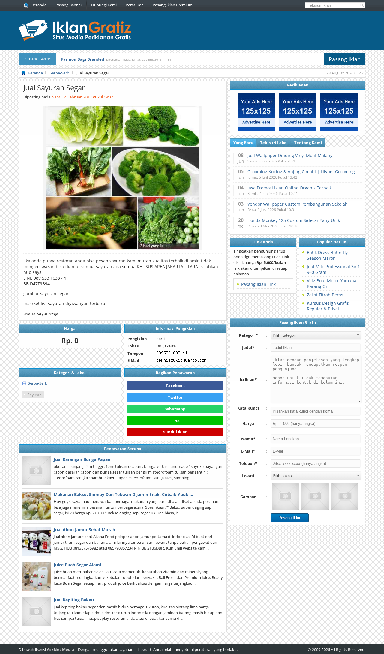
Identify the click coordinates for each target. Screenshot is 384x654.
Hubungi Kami (104, 5)
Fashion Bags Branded (82, 59)
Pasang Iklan (345, 59)
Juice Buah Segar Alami (77, 565)
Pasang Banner (69, 5)
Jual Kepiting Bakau (74, 600)
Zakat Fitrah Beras (325, 295)
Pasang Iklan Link (258, 284)
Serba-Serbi (38, 383)
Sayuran (34, 394)
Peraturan (135, 5)
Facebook (175, 385)
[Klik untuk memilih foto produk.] (285, 496)
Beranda (39, 5)
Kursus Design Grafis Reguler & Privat (328, 306)
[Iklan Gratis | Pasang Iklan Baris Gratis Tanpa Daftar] (75, 39)
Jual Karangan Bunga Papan (82, 459)
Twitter (175, 397)
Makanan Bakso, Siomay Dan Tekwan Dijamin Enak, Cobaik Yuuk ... (123, 494)
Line (175, 420)
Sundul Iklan (175, 431)
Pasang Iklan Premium (173, 5)
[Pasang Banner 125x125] (256, 129)
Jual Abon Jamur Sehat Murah (84, 529)
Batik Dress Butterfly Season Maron (327, 255)
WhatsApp (175, 409)
